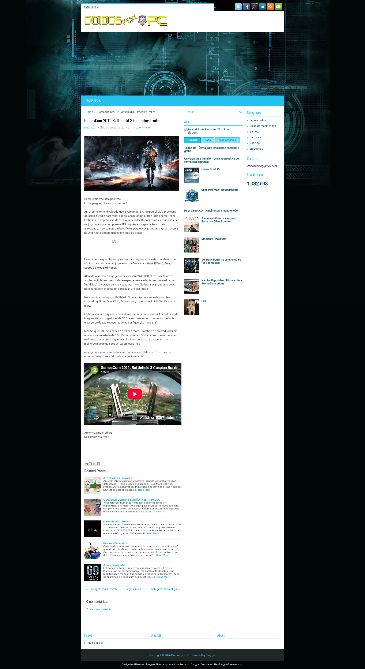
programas (256, 148)
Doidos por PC (180, 655)
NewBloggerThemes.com (228, 664)
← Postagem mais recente (102, 589)
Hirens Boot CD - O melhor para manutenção (211, 210)
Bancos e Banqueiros (115, 543)
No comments (142, 127)
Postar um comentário (99, 609)
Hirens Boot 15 (210, 169)
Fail (204, 301)
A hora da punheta (114, 565)
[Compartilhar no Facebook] (98, 464)
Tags (208, 140)
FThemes (138, 664)
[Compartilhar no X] (94, 464)
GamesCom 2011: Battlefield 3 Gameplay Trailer (122, 120)
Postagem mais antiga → (165, 589)
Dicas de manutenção (262, 125)
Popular (192, 140)
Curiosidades (257, 120)
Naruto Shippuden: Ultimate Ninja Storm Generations (222, 282)
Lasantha (173, 664)
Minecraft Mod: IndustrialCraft (220, 189)
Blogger (211, 655)
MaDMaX (89, 127)
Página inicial (91, 7)
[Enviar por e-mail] (86, 464)
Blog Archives (227, 140)
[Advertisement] (182, 63)
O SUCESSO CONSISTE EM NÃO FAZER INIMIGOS (131, 499)
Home (89, 111)
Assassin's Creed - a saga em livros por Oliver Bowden (219, 220)
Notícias (254, 143)
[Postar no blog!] (90, 464)
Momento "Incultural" (214, 238)
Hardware (255, 137)
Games (253, 131)
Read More (144, 489)
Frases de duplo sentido (116, 521)
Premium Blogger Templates (196, 664)
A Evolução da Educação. (118, 477)
